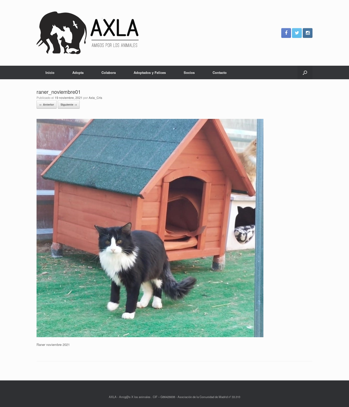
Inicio (49, 72)
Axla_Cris (95, 97)
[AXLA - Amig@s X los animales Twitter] (297, 33)
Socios (189, 72)
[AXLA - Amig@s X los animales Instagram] (307, 33)
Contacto (220, 72)
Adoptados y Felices (150, 72)
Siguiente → (69, 104)
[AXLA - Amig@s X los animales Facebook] (286, 33)
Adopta (78, 72)
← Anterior (46, 104)
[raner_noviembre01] (150, 335)
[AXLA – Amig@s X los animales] (88, 33)
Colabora (108, 72)
